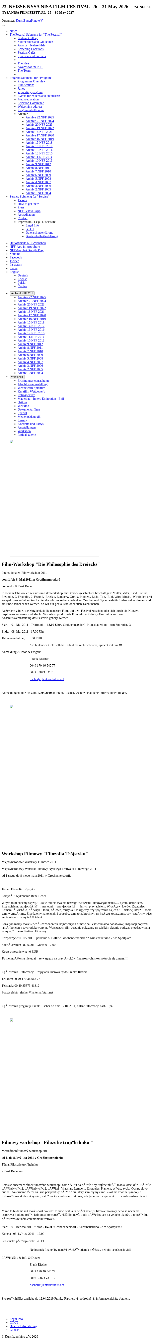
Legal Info (16, 1319)
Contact (14, 1329)
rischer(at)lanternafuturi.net (47, 679)
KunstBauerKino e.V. (29, 20)
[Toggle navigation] (3, 25)
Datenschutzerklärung (23, 1326)
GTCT (14, 1322)
